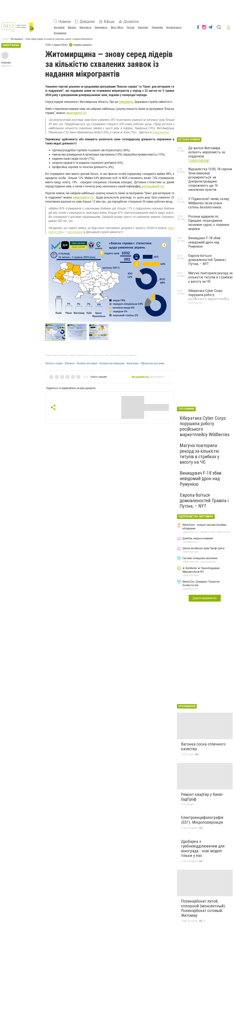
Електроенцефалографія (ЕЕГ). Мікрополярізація (202, 820)
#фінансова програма (152, 363)
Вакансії (72, 27)
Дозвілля (131, 21)
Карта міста (85, 27)
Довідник (87, 21)
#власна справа (54, 363)
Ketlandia (6, 62)
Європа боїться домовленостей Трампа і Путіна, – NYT (207, 260)
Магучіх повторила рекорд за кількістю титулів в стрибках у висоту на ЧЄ (210, 277)
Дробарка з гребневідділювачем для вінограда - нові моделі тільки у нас (203, 848)
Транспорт (143, 27)
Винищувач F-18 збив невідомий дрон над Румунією (204, 242)
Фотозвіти (59, 27)
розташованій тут (153, 186)
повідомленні (160, 132)
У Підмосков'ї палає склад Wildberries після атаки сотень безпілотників (208, 203)
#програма (133, 363)
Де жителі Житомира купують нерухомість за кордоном (206, 152)
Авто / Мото (117, 27)
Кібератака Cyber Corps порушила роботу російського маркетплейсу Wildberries (208, 297)
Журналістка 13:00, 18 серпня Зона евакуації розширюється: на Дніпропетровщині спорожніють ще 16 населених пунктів (210, 179)
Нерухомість (101, 27)
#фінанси (70, 363)
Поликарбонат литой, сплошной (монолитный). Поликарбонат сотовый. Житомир (203, 908)
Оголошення (60, 33)
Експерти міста (173, 27)
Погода (130, 27)
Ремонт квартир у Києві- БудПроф (202, 797)
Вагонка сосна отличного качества (203, 746)
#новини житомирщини (112, 363)
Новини (64, 21)
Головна (5, 39)
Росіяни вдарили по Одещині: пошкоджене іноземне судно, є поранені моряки (208, 222)
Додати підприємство (205, 598)
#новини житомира (87, 363)
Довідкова (157, 27)
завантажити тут (76, 113)
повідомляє (126, 102)
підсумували (75, 232)
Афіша (109, 21)
